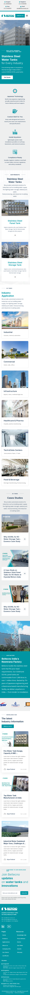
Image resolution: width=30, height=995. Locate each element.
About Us (5, 945)
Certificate (5, 956)
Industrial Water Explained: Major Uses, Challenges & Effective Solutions (14, 843)
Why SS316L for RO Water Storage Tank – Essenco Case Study (12, 539)
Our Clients (5, 952)
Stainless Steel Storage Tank (15, 263)
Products (5, 938)
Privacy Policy (10, 992)
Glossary (19, 952)
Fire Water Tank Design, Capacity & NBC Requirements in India (13, 753)
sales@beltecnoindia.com (22, 8)
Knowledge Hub (21, 935)
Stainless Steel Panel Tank (15, 222)
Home (4, 935)
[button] (27, 15)
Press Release (21, 938)
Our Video (20, 945)
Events (19, 942)
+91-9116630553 (7, 8)
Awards (19, 949)
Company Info (6, 949)
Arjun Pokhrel (11, 769)
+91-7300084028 (7, 3)
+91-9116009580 (22, 3)
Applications (6, 942)
